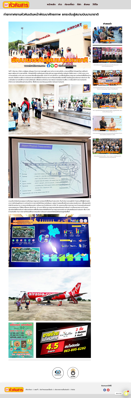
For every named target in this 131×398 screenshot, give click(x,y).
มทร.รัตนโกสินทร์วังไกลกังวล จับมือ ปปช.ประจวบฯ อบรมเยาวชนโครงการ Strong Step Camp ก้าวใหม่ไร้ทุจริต (107, 88)
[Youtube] (108, 390)
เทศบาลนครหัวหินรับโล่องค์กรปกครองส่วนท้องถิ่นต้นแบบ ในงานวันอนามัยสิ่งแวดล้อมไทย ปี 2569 (107, 133)
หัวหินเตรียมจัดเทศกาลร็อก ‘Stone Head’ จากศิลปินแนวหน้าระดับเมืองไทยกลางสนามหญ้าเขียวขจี (107, 156)
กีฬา (79, 4)
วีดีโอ (95, 4)
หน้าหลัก (51, 4)
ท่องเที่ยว (69, 4)
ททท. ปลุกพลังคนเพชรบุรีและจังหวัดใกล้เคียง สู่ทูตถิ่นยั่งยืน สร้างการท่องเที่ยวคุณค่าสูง (107, 111)
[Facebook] (104, 390)
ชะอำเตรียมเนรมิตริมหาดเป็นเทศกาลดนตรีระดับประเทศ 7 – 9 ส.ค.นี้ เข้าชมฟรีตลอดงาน (107, 65)
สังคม (87, 4)
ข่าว (60, 4)
